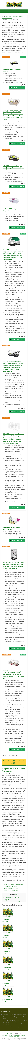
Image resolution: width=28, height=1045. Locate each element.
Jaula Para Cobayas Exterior (11, 888)
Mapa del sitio (12, 1036)
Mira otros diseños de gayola (13, 901)
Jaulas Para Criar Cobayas (11, 890)
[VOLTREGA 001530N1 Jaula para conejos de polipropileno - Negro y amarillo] (14, 158)
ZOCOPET (9, 1033)
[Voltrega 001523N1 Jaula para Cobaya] (14, 63)
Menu (2, 11)
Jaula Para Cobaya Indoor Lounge (13, 884)
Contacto (23, 1035)
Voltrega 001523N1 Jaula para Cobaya (12, 70)
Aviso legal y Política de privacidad (11, 1035)
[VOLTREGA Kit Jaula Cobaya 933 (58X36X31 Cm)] (14, 520)
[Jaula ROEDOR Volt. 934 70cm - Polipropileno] (14, 201)
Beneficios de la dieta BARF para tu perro (14, 1014)
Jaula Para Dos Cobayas (10, 886)
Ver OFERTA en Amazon (17, 87)
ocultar (17, 894)
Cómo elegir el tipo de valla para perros (14, 1027)
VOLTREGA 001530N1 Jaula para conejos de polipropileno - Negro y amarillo (14, 168)
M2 (18, 1036)
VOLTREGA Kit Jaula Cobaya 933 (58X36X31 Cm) (12, 528)
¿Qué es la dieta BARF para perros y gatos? (15, 1021)
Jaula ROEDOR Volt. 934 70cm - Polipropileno (12, 210)
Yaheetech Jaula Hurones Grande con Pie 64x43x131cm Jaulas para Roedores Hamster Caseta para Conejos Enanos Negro (13, 565)
